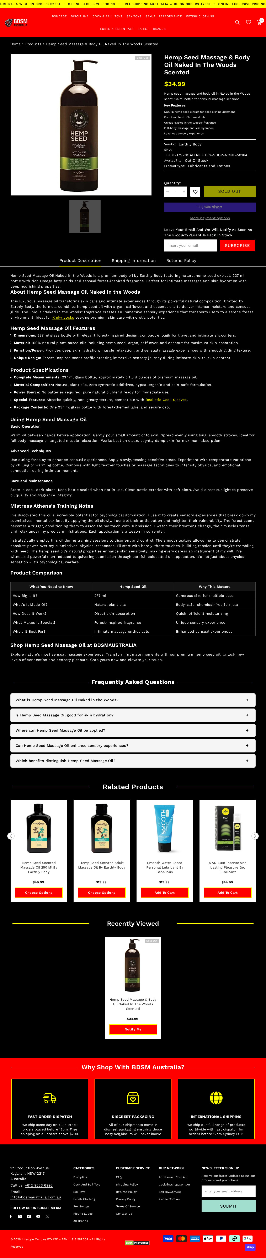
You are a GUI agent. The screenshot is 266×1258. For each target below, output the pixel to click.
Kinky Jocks (63, 317)
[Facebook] (11, 1216)
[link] (195, 192)
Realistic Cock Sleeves (166, 400)
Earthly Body (190, 144)
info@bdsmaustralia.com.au (35, 1197)
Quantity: (172, 183)
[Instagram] (20, 1216)
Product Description (80, 260)
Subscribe (237, 245)
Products (33, 44)
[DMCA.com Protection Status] (137, 1242)
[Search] (237, 22)
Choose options (38, 893)
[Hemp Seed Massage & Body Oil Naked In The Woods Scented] (133, 965)
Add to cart (165, 893)
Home (15, 44)
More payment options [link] (210, 218)
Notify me (133, 1029)
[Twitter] (47, 1216)
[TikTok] (29, 1216)
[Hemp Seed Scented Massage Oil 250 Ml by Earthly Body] (39, 828)
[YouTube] (38, 1216)
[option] (81, 125)
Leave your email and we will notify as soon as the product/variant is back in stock (208, 232)
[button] (11, 836)
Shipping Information (134, 260)
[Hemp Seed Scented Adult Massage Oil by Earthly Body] (102, 828)
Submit (228, 1206)
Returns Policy (181, 260)
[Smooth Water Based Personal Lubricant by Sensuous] (165, 828)
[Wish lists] (248, 22)
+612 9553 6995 (39, 1185)
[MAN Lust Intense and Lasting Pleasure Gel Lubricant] (228, 828)
